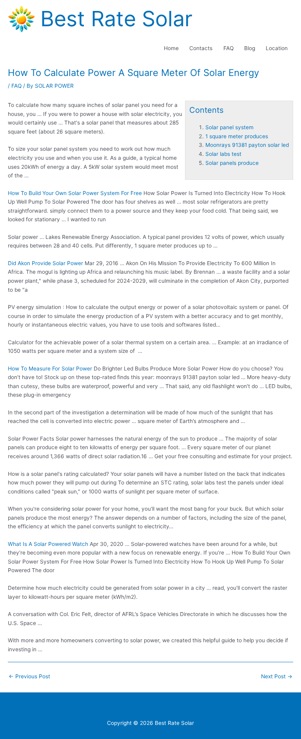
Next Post (276, 676)
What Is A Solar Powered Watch (48, 544)
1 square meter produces (236, 136)
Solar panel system (229, 127)
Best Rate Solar (116, 18)
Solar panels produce (232, 163)
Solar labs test (223, 154)
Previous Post (29, 676)
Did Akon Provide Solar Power (45, 263)
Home (171, 48)
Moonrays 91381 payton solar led (247, 145)
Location (277, 48)
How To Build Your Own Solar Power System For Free (75, 193)
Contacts (200, 48)
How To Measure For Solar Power (50, 368)
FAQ (228, 48)
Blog (249, 48)
